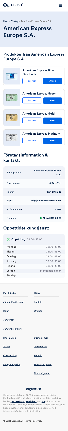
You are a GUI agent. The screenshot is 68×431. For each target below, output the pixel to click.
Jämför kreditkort (12, 329)
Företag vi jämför (42, 364)
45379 (58, 209)
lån (43, 401)
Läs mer (32, 81)
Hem (5, 21)
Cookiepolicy (10, 355)
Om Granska (40, 347)
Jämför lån (8, 320)
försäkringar (18, 401)
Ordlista (38, 311)
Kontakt (38, 302)
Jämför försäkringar (13, 302)
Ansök (53, 81)
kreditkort (31, 401)
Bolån (6, 311)
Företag (14, 21)
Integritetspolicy (11, 364)
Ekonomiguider (42, 373)
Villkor (6, 347)
